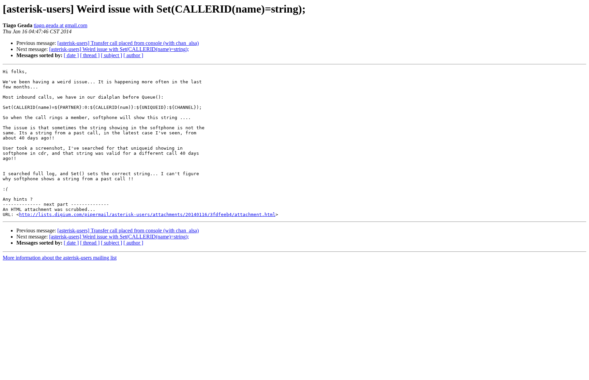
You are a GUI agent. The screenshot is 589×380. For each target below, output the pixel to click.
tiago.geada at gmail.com (60, 25)
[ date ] (71, 55)
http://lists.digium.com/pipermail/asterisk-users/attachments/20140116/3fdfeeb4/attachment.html (147, 214)
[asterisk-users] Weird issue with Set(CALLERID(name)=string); (119, 49)
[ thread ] (90, 55)
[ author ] (133, 55)
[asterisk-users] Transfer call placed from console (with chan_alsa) (128, 43)
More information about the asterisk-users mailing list (60, 258)
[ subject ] (111, 55)
